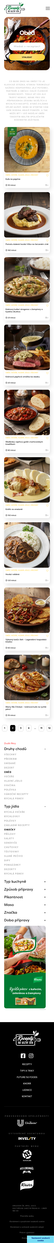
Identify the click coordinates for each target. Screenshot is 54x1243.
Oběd (7, 772)
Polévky (10, 820)
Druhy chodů (15, 748)
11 (41, 728)
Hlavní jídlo (13, 780)
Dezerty (10, 869)
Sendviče (10, 842)
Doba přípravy (16, 920)
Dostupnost (27, 1238)
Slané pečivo (13, 856)
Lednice (27, 1090)
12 (49, 728)
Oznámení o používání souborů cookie (27, 1221)
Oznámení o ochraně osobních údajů (27, 1227)
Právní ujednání (27, 1232)
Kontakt (27, 1096)
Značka (10, 912)
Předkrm (10, 758)
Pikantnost (13, 897)
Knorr (27, 1083)
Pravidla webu (27, 1216)
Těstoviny (11, 851)
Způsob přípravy (18, 889)
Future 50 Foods (27, 1077)
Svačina (9, 785)
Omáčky (10, 829)
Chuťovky (11, 847)
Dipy (7, 860)
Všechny (10, 754)
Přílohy (10, 834)
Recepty (27, 1064)
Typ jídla (11, 806)
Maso (9, 904)
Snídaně (10, 763)
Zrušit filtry (10, 743)
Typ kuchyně (15, 881)
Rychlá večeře (14, 812)
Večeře (9, 776)
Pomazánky (12, 864)
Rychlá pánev (14, 798)
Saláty (9, 838)
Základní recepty (17, 825)
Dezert (9, 767)
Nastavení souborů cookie (40, 1239)
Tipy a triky (27, 1070)
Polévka (10, 789)
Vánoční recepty (16, 794)
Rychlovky (12, 816)
